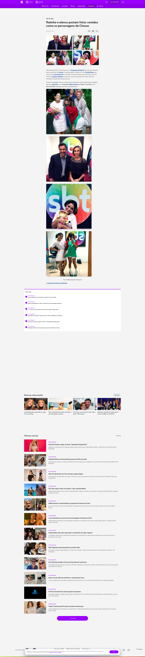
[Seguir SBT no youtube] (128, 650)
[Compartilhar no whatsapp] (89, 31)
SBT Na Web (50, 18)
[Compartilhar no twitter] (97, 31)
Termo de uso (86, 649)
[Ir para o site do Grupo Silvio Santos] (23, 650)
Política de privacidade (73, 649)
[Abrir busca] (106, 2)
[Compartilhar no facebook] (93, 31)
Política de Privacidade (55, 652)
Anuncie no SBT (59, 649)
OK (114, 652)
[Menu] (122, 2)
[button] (36, 408)
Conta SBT (115, 2)
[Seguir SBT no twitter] (124, 650)
